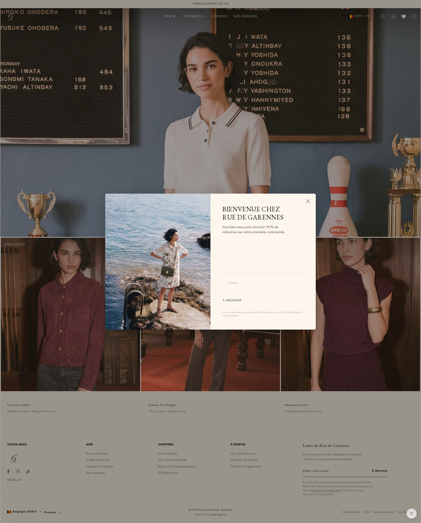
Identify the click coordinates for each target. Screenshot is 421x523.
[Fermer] (307, 201)
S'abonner (232, 300)
